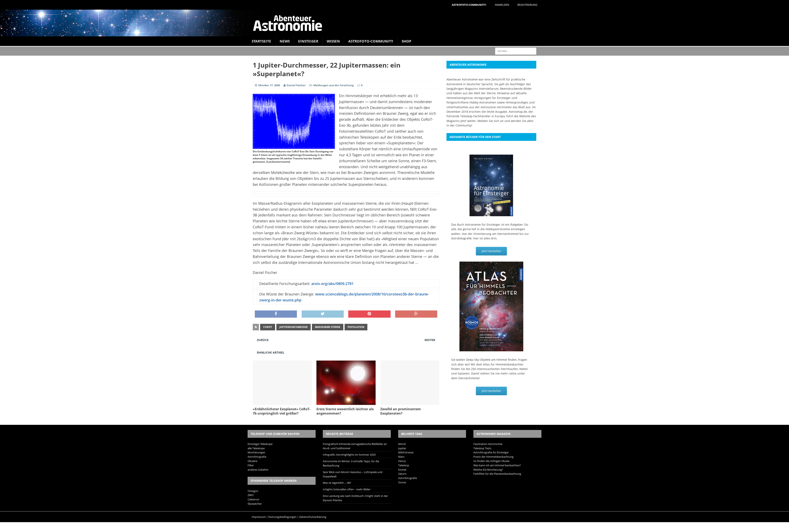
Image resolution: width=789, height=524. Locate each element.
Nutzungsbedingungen (282, 517)
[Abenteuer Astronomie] (394, 23)
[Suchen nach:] (515, 51)
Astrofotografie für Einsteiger (491, 452)
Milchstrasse (405, 452)
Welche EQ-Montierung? (488, 469)
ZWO (251, 495)
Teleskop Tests (482, 448)
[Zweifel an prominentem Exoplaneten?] (409, 402)
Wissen (333, 41)
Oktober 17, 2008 (269, 85)
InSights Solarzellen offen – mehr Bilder (346, 489)
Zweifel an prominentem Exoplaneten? (400, 411)
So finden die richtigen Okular (491, 461)
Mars (401, 456)
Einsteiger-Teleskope (260, 444)
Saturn (402, 474)
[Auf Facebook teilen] (276, 314)
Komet (402, 469)
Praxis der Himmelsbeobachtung (493, 456)
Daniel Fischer (296, 85)
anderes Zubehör (258, 469)
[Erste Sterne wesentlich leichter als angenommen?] (346, 402)
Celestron (253, 499)
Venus (402, 461)
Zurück (263, 340)
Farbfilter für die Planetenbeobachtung (497, 474)
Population (356, 327)
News (285, 41)
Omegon (253, 491)
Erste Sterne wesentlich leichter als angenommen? (345, 411)
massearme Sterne (327, 327)
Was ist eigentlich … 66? (337, 483)
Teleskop (403, 465)
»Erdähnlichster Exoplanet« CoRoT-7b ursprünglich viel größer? (281, 411)
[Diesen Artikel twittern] (323, 314)
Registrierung (527, 5)
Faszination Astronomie (487, 444)
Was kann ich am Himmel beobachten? (497, 465)
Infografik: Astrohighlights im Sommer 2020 (349, 454)
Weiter (429, 340)
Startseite (261, 41)
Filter (251, 465)
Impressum (259, 517)
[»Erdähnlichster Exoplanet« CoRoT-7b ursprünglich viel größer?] (282, 402)
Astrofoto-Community (370, 41)
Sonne (402, 482)
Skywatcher (255, 504)
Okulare (252, 461)
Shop (406, 41)
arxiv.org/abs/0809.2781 (332, 283)
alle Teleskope (256, 448)
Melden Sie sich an (491, 121)
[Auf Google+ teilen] (416, 314)
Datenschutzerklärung (312, 517)
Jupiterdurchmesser (293, 327)
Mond (402, 444)
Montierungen (256, 452)
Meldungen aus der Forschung (333, 85)
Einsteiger (308, 41)
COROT (267, 327)
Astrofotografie (257, 456)
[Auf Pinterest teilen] (369, 314)
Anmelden (502, 5)
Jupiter (402, 448)
